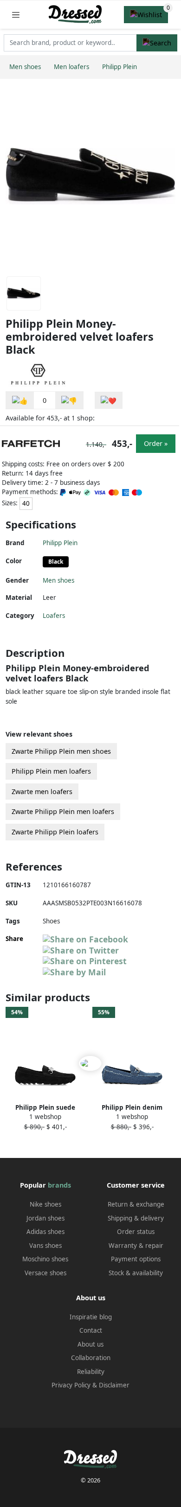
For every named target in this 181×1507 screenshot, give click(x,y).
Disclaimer (114, 1385)
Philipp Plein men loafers (51, 771)
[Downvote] (69, 400)
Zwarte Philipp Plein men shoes (61, 751)
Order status (136, 1231)
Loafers (54, 615)
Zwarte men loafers (42, 791)
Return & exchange (136, 1204)
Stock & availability (136, 1273)
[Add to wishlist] (109, 400)
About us (90, 1344)
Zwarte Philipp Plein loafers (55, 831)
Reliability (90, 1371)
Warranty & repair (136, 1245)
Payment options (136, 1259)
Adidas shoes (45, 1231)
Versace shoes (45, 1273)
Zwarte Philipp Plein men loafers (63, 811)
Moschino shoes (45, 1259)
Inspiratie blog (91, 1317)
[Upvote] (20, 400)
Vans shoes (45, 1245)
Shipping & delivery (136, 1218)
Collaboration (90, 1358)
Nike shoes (45, 1204)
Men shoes (58, 580)
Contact (90, 1330)
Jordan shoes (45, 1218)
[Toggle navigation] (16, 14)
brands (59, 1185)
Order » (156, 443)
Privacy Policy (71, 1385)
